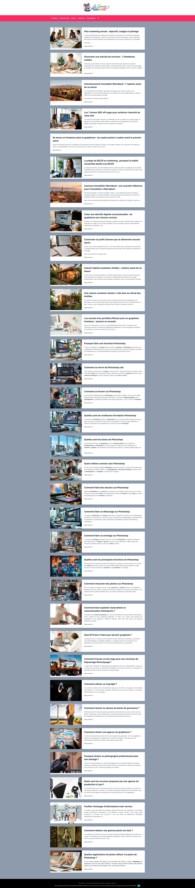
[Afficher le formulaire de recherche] (98, 18)
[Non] (193, 885)
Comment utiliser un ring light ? (100, 684)
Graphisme (81, 18)
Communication (64, 18)
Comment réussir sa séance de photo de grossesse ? (111, 708)
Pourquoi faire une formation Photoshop (105, 343)
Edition (73, 18)
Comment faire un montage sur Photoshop (106, 535)
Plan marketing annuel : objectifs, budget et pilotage (111, 31)
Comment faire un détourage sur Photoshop (107, 511)
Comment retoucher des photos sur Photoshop (108, 583)
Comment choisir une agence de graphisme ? (107, 732)
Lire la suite (88, 46)
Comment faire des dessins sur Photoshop (106, 487)
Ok (138, 885)
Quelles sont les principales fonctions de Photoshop (111, 559)
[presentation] (66, 37)
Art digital (54, 18)
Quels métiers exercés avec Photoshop (104, 463)
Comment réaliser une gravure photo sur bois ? (108, 830)
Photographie (90, 18)
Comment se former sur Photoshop (102, 391)
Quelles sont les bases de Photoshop (103, 439)
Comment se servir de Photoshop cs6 (103, 367)
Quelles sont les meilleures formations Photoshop (110, 415)
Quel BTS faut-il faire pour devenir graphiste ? (108, 635)
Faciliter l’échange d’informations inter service (108, 806)
